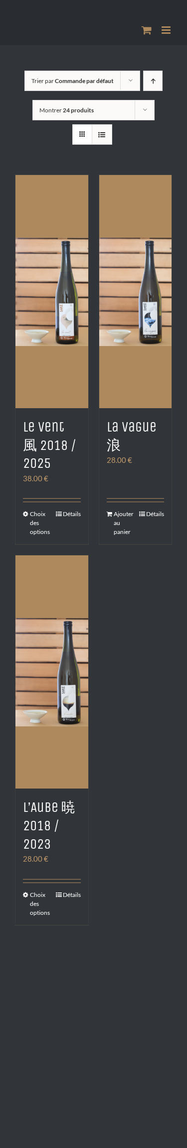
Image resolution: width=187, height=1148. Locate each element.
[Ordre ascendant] (153, 81)
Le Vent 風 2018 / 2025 (49, 445)
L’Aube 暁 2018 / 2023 (49, 825)
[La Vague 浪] (135, 291)
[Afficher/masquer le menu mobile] (167, 30)
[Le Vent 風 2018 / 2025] (51, 291)
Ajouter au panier (124, 522)
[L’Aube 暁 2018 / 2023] (51, 672)
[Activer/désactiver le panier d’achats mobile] (147, 30)
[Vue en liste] (102, 134)
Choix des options (40, 522)
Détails (72, 514)
